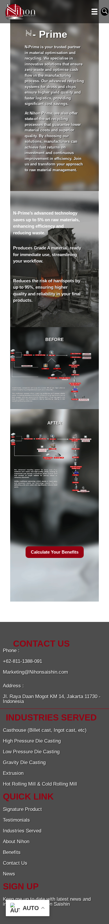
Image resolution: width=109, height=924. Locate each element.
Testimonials (16, 820)
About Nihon (16, 841)
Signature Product (22, 809)
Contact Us (15, 863)
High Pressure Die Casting (32, 741)
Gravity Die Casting (24, 762)
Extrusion (13, 773)
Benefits (12, 852)
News (9, 874)
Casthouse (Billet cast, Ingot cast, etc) (45, 730)
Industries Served (22, 831)
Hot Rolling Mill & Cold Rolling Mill (40, 784)
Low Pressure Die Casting (31, 751)
